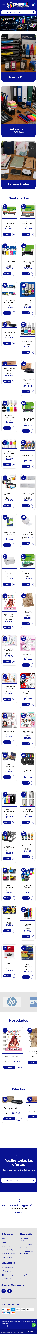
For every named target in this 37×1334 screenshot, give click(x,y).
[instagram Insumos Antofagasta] (3, 1291)
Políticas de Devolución (24, 1239)
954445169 (8, 1271)
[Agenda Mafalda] (13, 742)
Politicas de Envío (26, 1244)
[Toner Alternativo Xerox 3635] (32, 391)
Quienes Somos (25, 1248)
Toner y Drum (6, 1246)
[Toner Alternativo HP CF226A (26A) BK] (32, 274)
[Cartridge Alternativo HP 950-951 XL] (13, 858)
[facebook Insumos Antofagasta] (9, 1291)
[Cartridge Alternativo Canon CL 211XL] (13, 976)
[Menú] (3, 5)
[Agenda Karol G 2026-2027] (13, 627)
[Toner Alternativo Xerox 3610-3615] (13, 343)
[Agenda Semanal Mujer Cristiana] (13, 699)
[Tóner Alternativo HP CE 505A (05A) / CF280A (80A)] (32, 431)
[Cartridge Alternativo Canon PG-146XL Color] (32, 977)
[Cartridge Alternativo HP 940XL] (32, 822)
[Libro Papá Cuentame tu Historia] (32, 623)
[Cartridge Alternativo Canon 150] (32, 936)
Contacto (4, 1242)
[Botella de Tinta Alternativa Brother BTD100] (13, 274)
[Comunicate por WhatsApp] (34, 1325)
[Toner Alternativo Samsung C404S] (32, 506)
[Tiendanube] (7, 1326)
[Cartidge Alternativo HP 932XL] (13, 822)
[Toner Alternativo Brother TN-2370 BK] (32, 234)
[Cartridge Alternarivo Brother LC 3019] (13, 898)
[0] (33, 5)
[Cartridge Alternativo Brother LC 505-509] (32, 898)
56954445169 (8, 1267)
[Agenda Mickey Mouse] (32, 704)
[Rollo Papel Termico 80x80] (13, 584)
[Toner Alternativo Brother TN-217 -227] (13, 313)
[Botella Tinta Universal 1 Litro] (32, 466)
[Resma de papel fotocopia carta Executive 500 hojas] (13, 545)
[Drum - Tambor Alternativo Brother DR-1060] (32, 584)
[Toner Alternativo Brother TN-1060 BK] (13, 234)
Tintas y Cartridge (7, 1250)
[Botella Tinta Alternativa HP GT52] (13, 464)
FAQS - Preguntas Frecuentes (26, 1252)
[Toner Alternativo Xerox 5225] (13, 381)
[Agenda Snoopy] (32, 665)
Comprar (7, 273)
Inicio (3, 1239)
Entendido (31, 1331)
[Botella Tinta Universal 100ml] (32, 857)
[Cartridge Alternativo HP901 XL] (13, 777)
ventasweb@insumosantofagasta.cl (16, 1275)
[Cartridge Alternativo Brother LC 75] (13, 931)
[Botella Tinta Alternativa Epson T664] (32, 352)
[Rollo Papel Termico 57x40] (32, 543)
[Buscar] (33, 12)
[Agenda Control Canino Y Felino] (32, 743)
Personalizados (6, 1257)
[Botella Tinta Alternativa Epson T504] (13, 428)
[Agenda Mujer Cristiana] (13, 661)
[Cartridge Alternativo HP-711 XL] (13, 506)
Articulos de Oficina (8, 1254)
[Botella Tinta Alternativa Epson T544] (32, 313)
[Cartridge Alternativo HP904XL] (32, 783)
